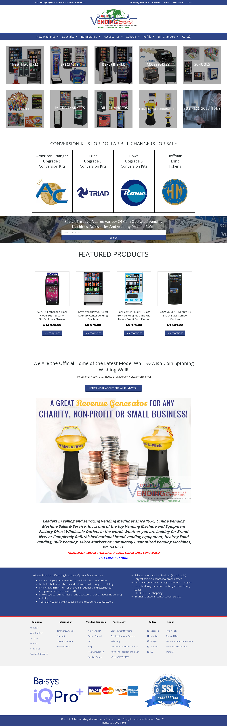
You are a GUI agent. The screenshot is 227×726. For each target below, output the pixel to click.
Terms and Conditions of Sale (179, 641)
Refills (147, 36)
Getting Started (95, 636)
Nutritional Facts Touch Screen (125, 651)
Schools (131, 36)
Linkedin (153, 636)
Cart (190, 2)
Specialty (68, 36)
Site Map (34, 643)
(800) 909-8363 (52, 2)
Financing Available (139, 2)
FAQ (90, 641)
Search (114, 237)
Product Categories (39, 654)
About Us (34, 627)
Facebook (154, 630)
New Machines (45, 36)
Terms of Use (172, 636)
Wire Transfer (63, 646)
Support (61, 636)
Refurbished (89, 36)
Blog (90, 646)
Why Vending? (94, 630)
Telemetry (115, 641)
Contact (156, 2)
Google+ (153, 641)
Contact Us (35, 648)
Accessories (112, 36)
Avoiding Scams (95, 657)
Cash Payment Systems (121, 630)
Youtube (153, 646)
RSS (151, 651)
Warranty (170, 651)
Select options (52, 333)
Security (34, 638)
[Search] (189, 37)
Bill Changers (166, 36)
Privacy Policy (172, 630)
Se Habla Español (65, 641)
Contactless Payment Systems (124, 646)
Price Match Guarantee (176, 646)
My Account (178, 2)
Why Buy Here (36, 633)
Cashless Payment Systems (123, 636)
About (167, 2)
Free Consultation (96, 651)
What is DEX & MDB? (120, 657)
